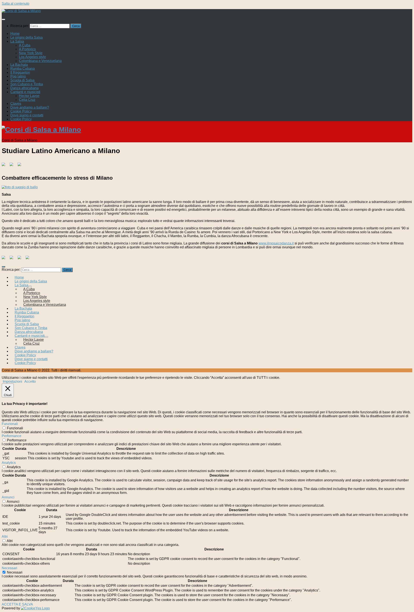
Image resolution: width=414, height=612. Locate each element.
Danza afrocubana (24, 88)
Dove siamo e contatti (26, 115)
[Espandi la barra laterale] (3, 266)
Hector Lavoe (29, 96)
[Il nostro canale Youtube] (29, 259)
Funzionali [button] (10, 424)
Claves (15, 103)
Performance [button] (11, 436)
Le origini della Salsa (26, 37)
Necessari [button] (9, 568)
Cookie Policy (21, 111)
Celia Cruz (27, 99)
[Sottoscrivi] (21, 259)
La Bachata (19, 65)
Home (15, 33)
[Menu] (3, 19)
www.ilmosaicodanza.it (276, 243)
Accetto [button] (30, 381)
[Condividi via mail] (21, 166)
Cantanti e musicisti (25, 92)
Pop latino (18, 76)
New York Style (30, 53)
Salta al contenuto (15, 3)
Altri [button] (5, 536)
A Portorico (27, 49)
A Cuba (24, 45)
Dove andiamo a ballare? (29, 107)
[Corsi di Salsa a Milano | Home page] (21, 11)
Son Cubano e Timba (26, 84)
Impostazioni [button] (12, 381)
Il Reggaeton (20, 72)
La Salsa (17, 41)
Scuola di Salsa (22, 80)
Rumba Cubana (22, 68)
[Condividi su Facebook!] (5, 166)
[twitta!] (13, 166)
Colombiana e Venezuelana (40, 61)
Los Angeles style (32, 57)
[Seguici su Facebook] (5, 259)
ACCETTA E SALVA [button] (17, 604)
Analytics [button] (9, 463)
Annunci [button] (8, 497)
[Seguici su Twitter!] (13, 259)
